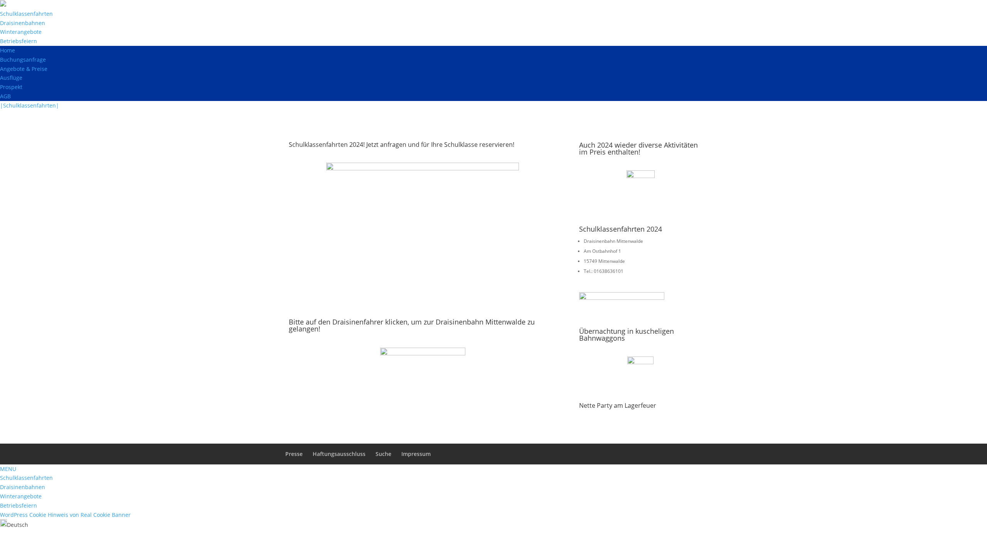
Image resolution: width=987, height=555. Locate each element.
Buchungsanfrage (23, 59)
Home (7, 50)
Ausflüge (11, 77)
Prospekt (11, 87)
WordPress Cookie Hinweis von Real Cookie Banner (65, 514)
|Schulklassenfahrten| (29, 105)
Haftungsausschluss (339, 453)
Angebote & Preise (23, 68)
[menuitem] (14, 524)
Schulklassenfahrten (26, 13)
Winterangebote (21, 31)
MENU (8, 469)
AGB (5, 96)
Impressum (416, 453)
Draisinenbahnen (22, 23)
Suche (383, 453)
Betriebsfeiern (18, 41)
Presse (294, 453)
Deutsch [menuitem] (17, 524)
